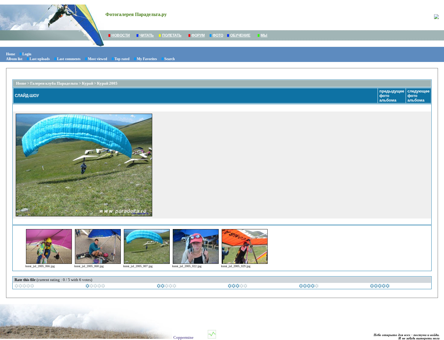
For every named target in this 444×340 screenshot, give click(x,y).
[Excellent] (309, 286)
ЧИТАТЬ (147, 35)
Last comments (69, 59)
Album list (14, 59)
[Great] (380, 286)
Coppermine (183, 337)
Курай (87, 83)
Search (169, 59)
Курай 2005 (107, 83)
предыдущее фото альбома (391, 95)
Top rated (122, 59)
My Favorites (147, 59)
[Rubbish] (24, 286)
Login (26, 54)
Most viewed (97, 59)
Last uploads (40, 59)
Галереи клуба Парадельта (54, 83)
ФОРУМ (198, 35)
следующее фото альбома (418, 95)
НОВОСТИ (120, 35)
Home (10, 54)
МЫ (264, 35)
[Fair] (166, 286)
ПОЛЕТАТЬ (172, 35)
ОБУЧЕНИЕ (240, 35)
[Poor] (95, 286)
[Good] (237, 286)
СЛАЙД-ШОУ (27, 95)
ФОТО (218, 35)
